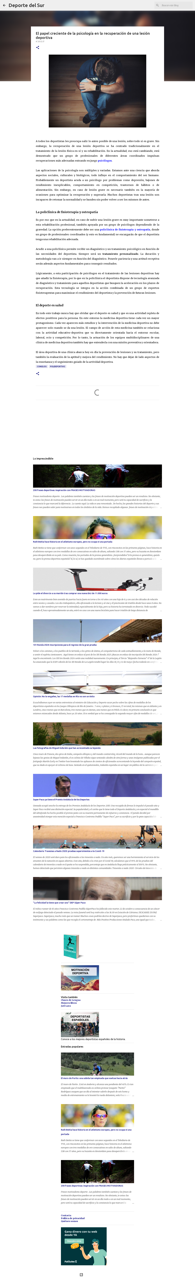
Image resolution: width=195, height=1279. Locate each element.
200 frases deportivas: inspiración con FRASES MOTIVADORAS (64, 490)
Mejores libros (69, 1003)
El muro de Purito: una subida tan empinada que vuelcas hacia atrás (94, 1078)
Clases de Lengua (70, 1000)
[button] (37, 48)
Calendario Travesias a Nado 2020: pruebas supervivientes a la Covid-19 (68, 851)
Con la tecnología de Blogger (99, 1274)
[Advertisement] (97, 430)
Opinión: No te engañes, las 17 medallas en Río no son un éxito (64, 696)
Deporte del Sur (26, 5)
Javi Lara (66, 1005)
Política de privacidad (73, 1218)
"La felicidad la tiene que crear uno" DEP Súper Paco (59, 902)
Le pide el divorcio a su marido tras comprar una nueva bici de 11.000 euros (70, 593)
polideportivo (57, 366)
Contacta (66, 1215)
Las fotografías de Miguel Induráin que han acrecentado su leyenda (67, 748)
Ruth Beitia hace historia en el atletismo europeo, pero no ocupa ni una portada (72, 542)
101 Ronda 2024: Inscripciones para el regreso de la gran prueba (65, 645)
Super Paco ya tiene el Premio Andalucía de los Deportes (61, 799)
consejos (42, 366)
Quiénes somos (69, 1221)
